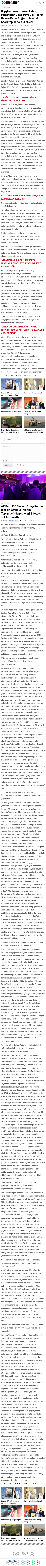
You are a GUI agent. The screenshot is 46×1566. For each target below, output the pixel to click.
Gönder (7, 465)
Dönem (18, 375)
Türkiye (37, 375)
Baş (11, 375)
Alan (10, 1483)
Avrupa (5, 375)
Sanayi (34, 1483)
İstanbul (17, 1483)
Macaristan (27, 375)
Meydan (25, 1483)
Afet (4, 1483)
